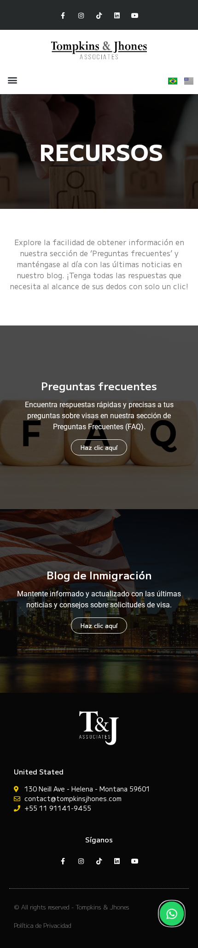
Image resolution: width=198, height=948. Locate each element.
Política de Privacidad (42, 925)
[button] (12, 80)
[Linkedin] (117, 16)
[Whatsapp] (171, 913)
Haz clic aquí (99, 447)
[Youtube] (135, 16)
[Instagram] (81, 16)
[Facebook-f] (63, 16)
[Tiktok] (99, 16)
